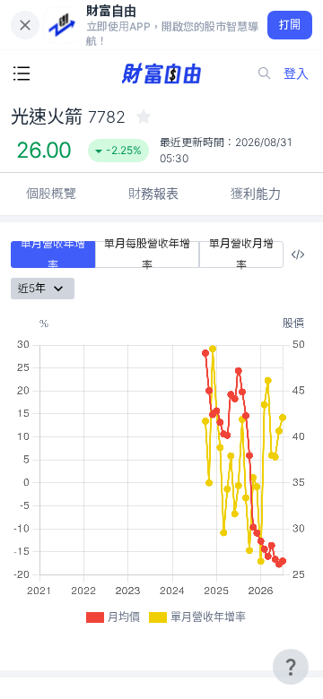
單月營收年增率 (53, 254)
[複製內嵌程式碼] (298, 254)
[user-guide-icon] (291, 667)
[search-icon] (265, 73)
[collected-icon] (143, 116)
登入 (296, 73)
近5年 (32, 288)
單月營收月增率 (241, 254)
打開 (290, 24)
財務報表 (153, 193)
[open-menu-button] (21, 73)
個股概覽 (51, 193)
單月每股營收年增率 (147, 254)
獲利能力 (256, 193)
